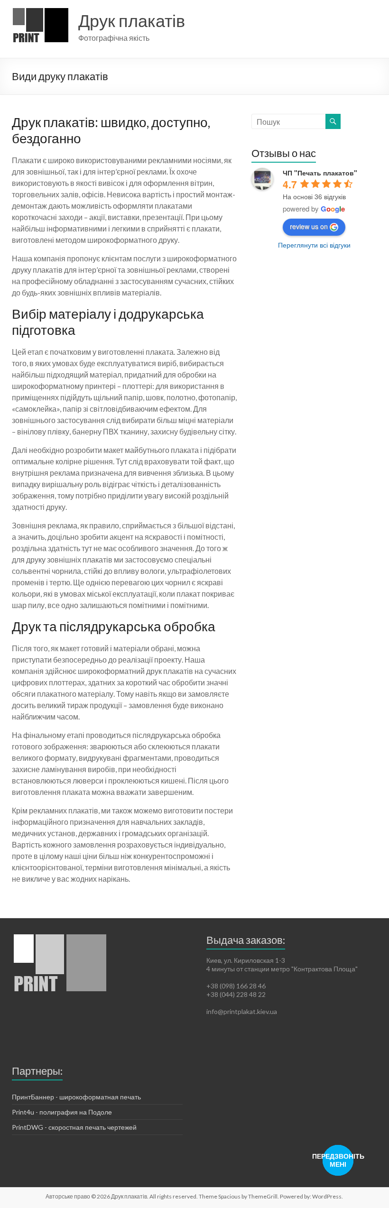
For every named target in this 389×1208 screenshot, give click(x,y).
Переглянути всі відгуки (314, 244)
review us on (309, 226)
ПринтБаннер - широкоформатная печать (76, 1097)
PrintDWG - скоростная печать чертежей (74, 1127)
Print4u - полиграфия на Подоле (62, 1112)
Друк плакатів (131, 20)
